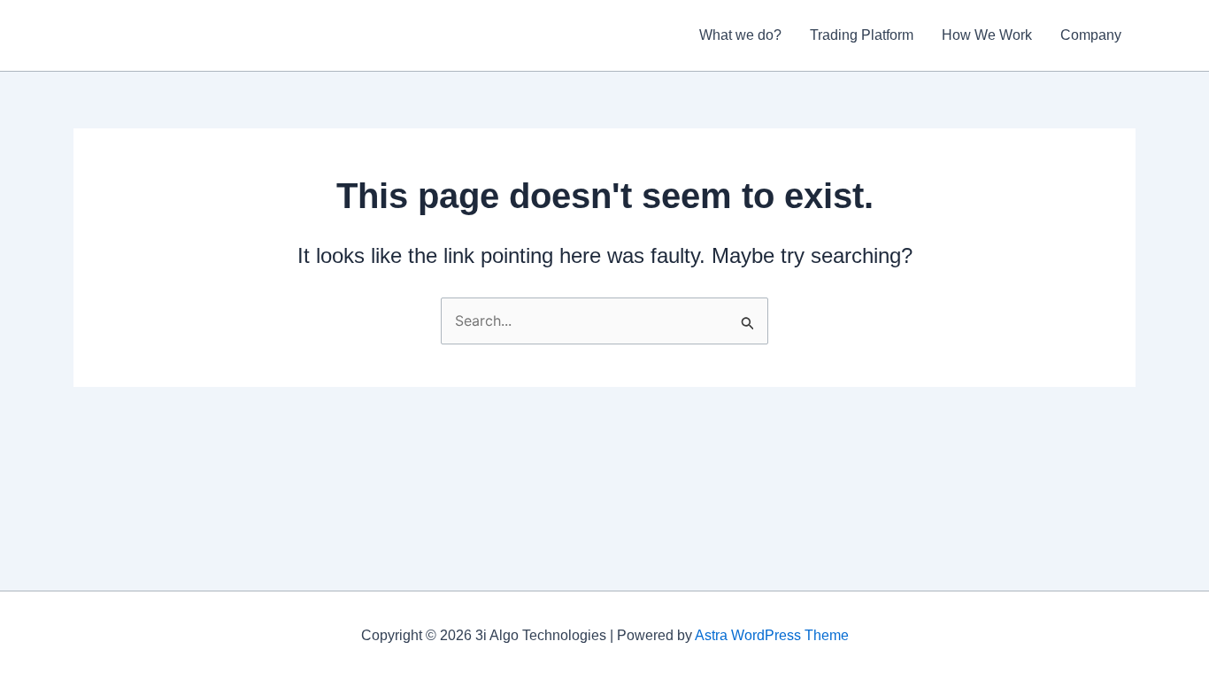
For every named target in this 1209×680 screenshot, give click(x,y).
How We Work (987, 34)
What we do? (740, 34)
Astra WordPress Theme (772, 635)
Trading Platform (861, 34)
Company (1090, 34)
